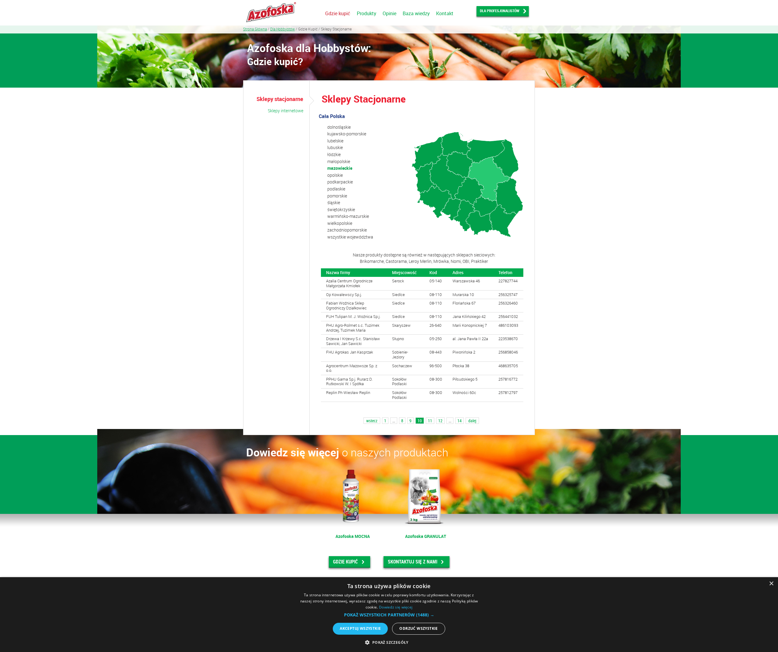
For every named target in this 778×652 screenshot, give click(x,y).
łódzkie (334, 154)
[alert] (389, 614)
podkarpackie (340, 182)
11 (430, 421)
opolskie (335, 175)
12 (440, 421)
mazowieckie (339, 168)
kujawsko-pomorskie (346, 134)
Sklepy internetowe (285, 110)
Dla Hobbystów (282, 28)
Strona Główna (255, 28)
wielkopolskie (339, 223)
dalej (472, 421)
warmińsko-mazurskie (348, 216)
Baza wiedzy (416, 13)
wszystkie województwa (350, 237)
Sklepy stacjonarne (279, 99)
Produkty (366, 13)
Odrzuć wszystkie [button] (418, 628)
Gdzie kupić (337, 13)
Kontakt (444, 13)
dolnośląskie (339, 127)
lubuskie (335, 147)
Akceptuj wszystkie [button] (360, 628)
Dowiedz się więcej (395, 607)
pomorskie (337, 196)
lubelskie (335, 141)
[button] (389, 615)
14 (459, 421)
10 (420, 421)
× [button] (771, 583)
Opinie (389, 13)
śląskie (333, 202)
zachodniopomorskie (347, 230)
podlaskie (336, 189)
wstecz (371, 421)
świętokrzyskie (341, 209)
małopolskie (338, 161)
